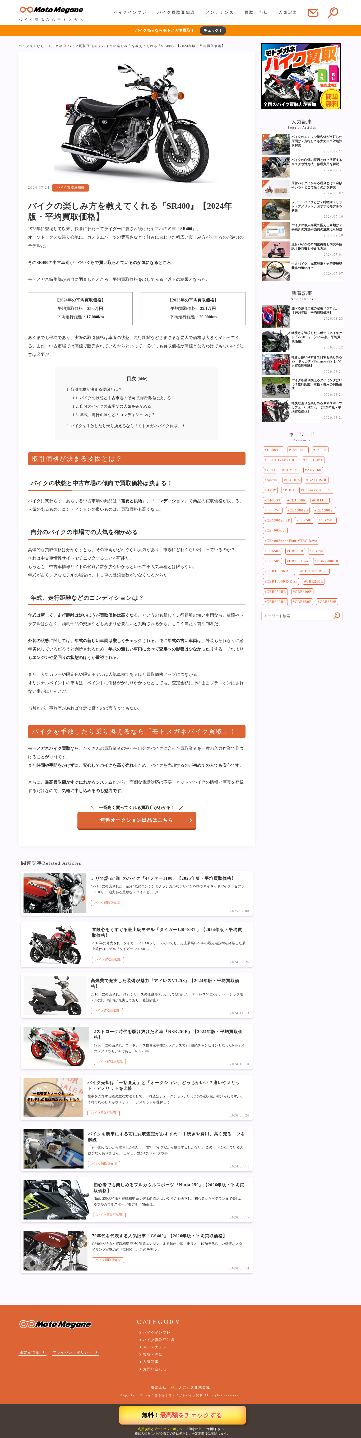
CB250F (305, 520)
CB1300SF (326, 510)
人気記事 (288, 12)
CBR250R (314, 581)
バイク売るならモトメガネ (40, 46)
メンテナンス (220, 12)
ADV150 (291, 470)
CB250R (328, 520)
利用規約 (144, 1429)
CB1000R (297, 500)
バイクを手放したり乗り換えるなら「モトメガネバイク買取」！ (126, 426)
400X (271, 470)
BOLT (290, 490)
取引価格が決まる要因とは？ (94, 389)
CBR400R (303, 592)
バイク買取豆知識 (176, 12)
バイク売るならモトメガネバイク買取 (174, 1395)
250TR (321, 450)
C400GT (274, 500)
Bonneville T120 (317, 490)
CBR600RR (276, 602)
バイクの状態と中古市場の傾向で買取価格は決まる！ (123, 397)
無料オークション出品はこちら (136, 820)
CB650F (273, 551)
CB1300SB (299, 510)
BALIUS (293, 480)
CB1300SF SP (278, 520)
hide (142, 378)
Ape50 (272, 480)
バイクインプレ (130, 12)
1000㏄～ (299, 450)
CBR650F (303, 602)
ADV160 (314, 470)
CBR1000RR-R (315, 571)
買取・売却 (256, 12)
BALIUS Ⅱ (317, 480)
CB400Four (276, 530)
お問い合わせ (155, 1369)
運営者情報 (29, 1352)
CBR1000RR (328, 561)
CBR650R (328, 602)
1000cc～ (275, 450)
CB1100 (321, 500)
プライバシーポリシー (170, 1429)
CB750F (273, 561)
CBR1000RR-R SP (282, 581)
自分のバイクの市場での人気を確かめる (111, 406)
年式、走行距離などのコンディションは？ (113, 414)
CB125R (274, 510)
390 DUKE (314, 460)
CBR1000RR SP (280, 571)
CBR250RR (276, 592)
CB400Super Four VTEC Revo (292, 541)
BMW (271, 490)
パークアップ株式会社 (190, 1387)
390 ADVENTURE (282, 460)
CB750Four (298, 561)
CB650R (296, 551)
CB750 (317, 551)
